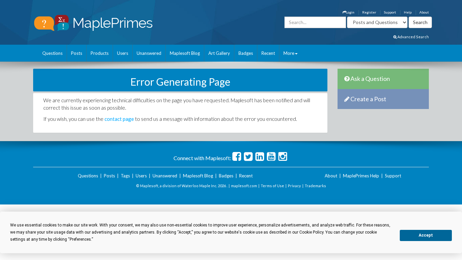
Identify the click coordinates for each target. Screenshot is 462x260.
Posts (76, 53)
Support (390, 12)
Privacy (294, 185)
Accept (426, 235)
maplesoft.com (244, 185)
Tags (125, 175)
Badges (245, 53)
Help (408, 12)
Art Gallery (219, 53)
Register (369, 12)
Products (100, 53)
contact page (119, 119)
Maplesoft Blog (185, 53)
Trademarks (315, 185)
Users (122, 53)
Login (350, 12)
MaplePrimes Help (361, 175)
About (424, 12)
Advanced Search (413, 37)
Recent (268, 53)
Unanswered (149, 53)
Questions (52, 53)
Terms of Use (272, 185)
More (288, 53)
